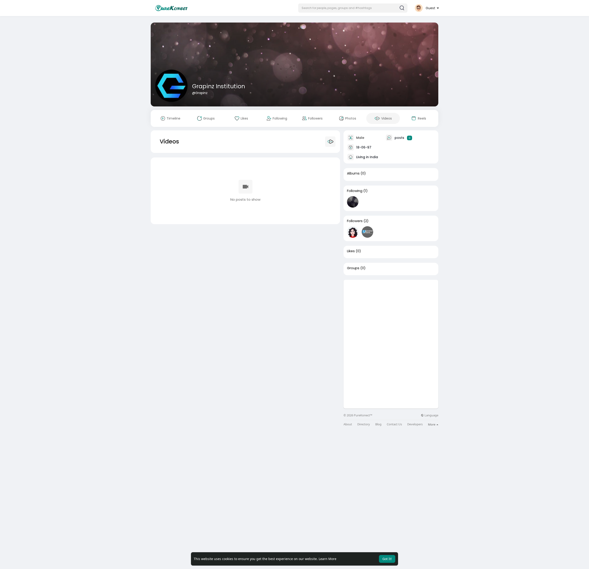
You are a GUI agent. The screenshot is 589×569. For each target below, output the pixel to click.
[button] (352, 8)
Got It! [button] (387, 559)
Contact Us (394, 424)
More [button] (432, 424)
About (348, 424)
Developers (415, 424)
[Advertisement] (391, 312)
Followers (355, 221)
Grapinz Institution (218, 86)
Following (354, 191)
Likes (351, 251)
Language (431, 415)
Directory (363, 424)
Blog (378, 424)
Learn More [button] (327, 559)
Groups (353, 268)
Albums (353, 173)
